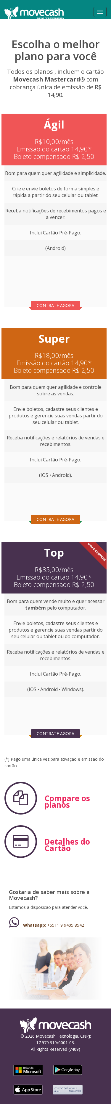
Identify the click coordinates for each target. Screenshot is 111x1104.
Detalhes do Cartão (67, 844)
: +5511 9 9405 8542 (53, 925)
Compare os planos (67, 801)
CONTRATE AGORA (55, 305)
